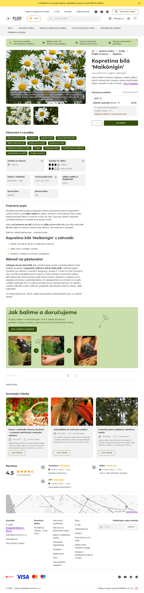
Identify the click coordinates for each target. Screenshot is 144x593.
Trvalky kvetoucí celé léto (73, 148)
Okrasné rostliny (26, 28)
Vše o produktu (130, 83)
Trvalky (37, 148)
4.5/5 (36, 18)
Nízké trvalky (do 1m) (16, 143)
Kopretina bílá (47, 138)
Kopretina (32, 138)
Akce (10, 28)
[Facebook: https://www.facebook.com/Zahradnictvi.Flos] (137, 577)
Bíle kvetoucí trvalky (16, 138)
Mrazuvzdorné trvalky (66, 138)
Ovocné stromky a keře (83, 28)
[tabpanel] (22, 43)
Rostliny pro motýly (37, 143)
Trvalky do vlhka (51, 148)
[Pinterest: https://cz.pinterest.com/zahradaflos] (131, 577)
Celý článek (16, 453)
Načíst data (41, 376)
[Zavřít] (139, 3)
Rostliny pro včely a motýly (19, 148)
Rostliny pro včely (57, 143)
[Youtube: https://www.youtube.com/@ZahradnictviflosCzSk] (102, 12)
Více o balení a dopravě (22, 329)
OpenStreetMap (131, 511)
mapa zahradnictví (130, 92)
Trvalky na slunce (37, 153)
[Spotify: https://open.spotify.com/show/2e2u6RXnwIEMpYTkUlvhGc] (107, 12)
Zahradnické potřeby (110, 28)
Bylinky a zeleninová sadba (53, 28)
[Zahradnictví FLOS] (13, 18)
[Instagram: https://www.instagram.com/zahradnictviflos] (96, 12)
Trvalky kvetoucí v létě (17, 153)
